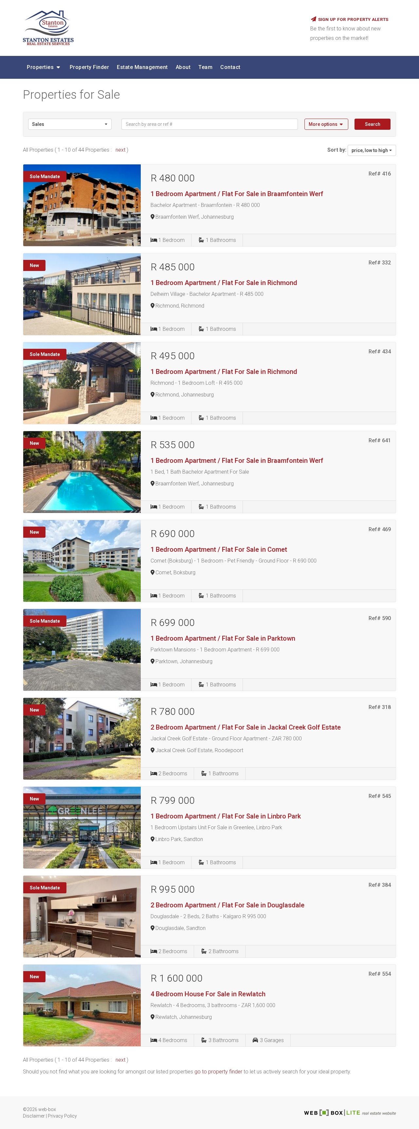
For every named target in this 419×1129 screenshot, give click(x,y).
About (183, 67)
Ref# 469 (380, 529)
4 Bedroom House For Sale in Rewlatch (208, 994)
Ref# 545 (380, 796)
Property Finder (89, 67)
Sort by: (336, 150)
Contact (230, 67)
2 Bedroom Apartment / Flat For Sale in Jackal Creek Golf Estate (246, 727)
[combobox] (70, 124)
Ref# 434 (380, 351)
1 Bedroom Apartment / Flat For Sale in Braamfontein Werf (237, 194)
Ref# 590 (380, 618)
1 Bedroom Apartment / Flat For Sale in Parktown (223, 638)
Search (372, 124)
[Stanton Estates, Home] (162, 28)
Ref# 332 (380, 263)
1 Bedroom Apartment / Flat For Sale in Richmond (224, 283)
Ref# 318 (380, 707)
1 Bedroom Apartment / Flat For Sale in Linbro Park (226, 816)
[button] (326, 124)
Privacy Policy (62, 1116)
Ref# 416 (380, 174)
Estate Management (142, 67)
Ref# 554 (380, 974)
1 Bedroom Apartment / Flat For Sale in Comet (219, 549)
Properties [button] (41, 67)
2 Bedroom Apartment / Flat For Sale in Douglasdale (227, 905)
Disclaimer (34, 1116)
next (121, 150)
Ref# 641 (380, 440)
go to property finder (218, 1072)
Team (205, 67)
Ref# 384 (380, 885)
